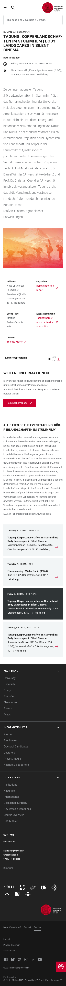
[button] (32, 671)
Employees (10, 740)
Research (9, 684)
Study (7, 690)
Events (8, 708)
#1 (61, 979)
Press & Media (12, 758)
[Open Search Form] (14, 7)
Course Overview (14, 815)
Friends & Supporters (16, 764)
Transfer (9, 696)
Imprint (6, 939)
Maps (7, 714)
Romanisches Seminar (45, 287)
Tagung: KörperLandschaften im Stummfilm (45, 322)
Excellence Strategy (15, 802)
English (37, 927)
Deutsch (27, 927)
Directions (8, 868)
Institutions (10, 784)
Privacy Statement (11, 945)
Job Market (10, 821)
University (10, 678)
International (11, 796)
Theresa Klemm (15, 341)
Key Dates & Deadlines (17, 809)
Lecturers (9, 752)
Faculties (9, 790)
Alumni (8, 734)
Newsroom (10, 702)
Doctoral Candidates (16, 746)
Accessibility (9, 950)
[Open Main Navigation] (7, 7)
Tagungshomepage (17, 403)
